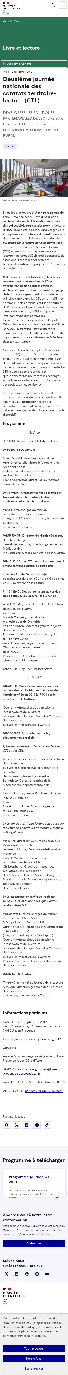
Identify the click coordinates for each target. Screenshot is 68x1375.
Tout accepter (34, 1348)
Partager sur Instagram (37, 1125)
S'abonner (34, 1243)
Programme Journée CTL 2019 (30, 1179)
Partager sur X (16, 1125)
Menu (63, 5)
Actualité (10, 146)
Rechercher (52, 5)
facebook (26, 1274)
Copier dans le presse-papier (47, 1125)
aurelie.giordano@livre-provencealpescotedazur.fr (30, 1071)
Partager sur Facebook (6, 1125)
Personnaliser (34, 1368)
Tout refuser (34, 1358)
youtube (47, 1274)
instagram (37, 1274)
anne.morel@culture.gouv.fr (44, 1091)
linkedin (16, 1274)
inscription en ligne (44, 1039)
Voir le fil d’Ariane (12, 21)
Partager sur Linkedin (26, 1125)
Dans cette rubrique (19, 64)
